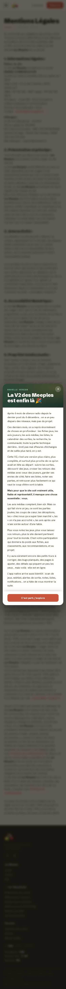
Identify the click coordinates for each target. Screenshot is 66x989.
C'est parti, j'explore (33, 597)
